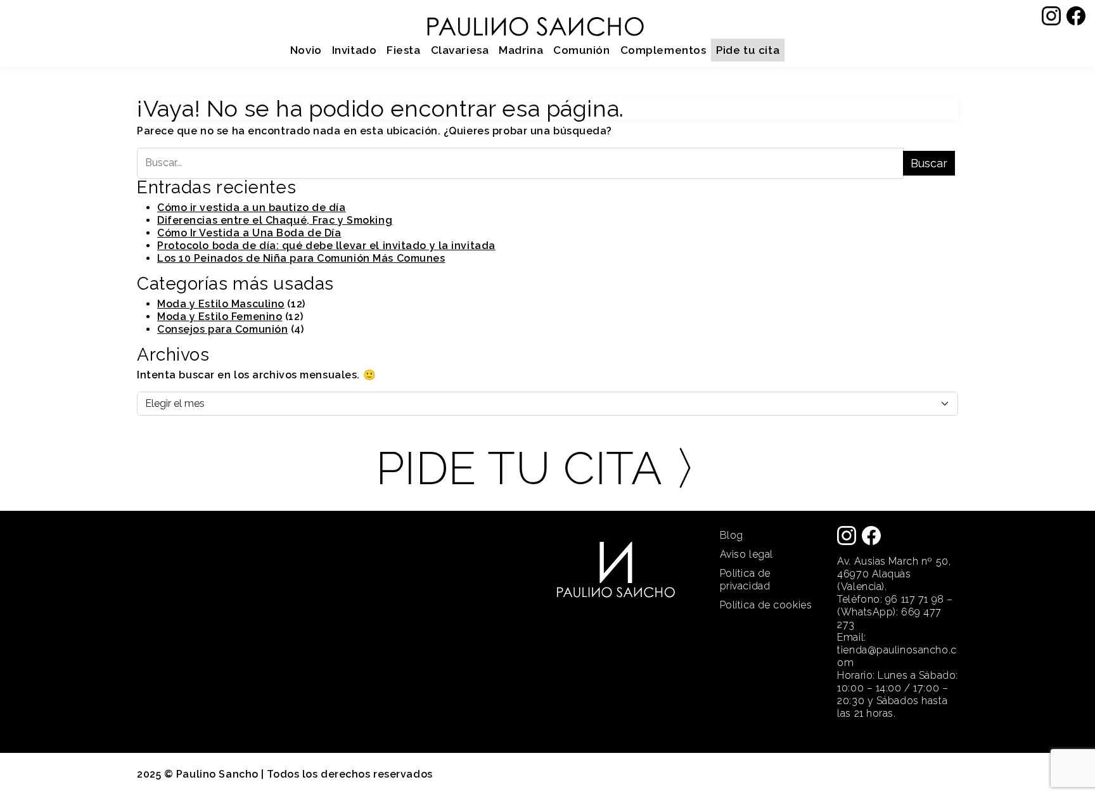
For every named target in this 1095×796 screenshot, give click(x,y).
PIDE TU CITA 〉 (548, 468)
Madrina (521, 50)
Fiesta (403, 50)
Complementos (663, 50)
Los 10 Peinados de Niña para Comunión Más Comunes (301, 258)
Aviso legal (746, 554)
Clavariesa (460, 50)
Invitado (354, 50)
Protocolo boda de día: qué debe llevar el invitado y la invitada (326, 246)
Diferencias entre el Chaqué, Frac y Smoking (274, 220)
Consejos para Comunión (222, 329)
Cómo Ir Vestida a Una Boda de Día (249, 233)
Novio (306, 50)
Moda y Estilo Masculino (221, 304)
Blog (731, 535)
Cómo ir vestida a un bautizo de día (251, 208)
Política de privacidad (745, 579)
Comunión (581, 50)
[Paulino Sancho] (535, 21)
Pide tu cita (747, 50)
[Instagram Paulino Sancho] (1051, 15)
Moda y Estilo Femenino (219, 317)
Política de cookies (766, 605)
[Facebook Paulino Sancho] (1075, 15)
